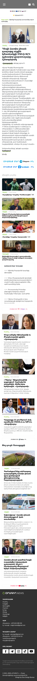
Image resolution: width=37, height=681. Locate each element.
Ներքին (5, 211)
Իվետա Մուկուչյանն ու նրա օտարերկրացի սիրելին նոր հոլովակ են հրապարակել (18, 301)
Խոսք (4, 610)
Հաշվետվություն (9, 640)
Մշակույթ (6, 614)
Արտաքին (6, 254)
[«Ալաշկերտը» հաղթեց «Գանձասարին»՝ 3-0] (18, 184)
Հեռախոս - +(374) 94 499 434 (12, 623)
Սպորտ (5, 192)
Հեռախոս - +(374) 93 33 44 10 (12, 636)
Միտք (5, 612)
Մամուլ (5, 602)
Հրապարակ (7, 63)
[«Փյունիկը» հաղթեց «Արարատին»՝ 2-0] (18, 226)
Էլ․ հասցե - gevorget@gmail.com (13, 634)
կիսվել (4, 154)
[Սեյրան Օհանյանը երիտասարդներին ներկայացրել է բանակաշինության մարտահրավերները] (18, 204)
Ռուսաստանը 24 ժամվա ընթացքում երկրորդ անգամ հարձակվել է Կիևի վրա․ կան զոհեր (17, 291)
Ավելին (5, 616)
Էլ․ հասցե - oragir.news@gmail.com (14, 625)
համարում (6, 151)
